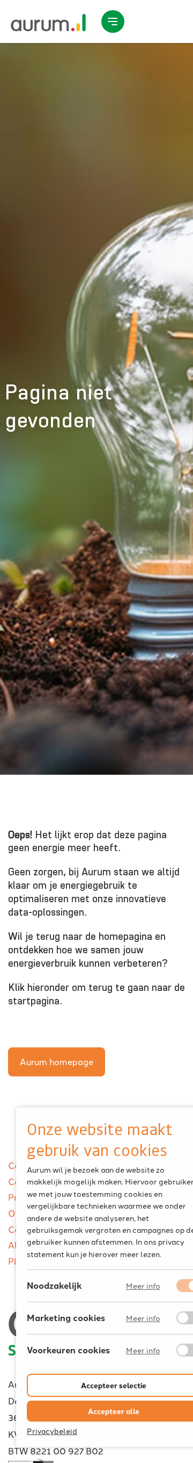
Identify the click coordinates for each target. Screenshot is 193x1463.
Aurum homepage (56, 1061)
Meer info (143, 1286)
